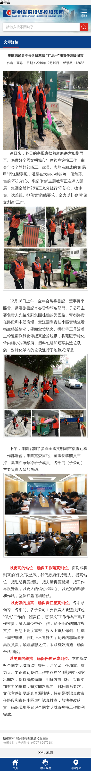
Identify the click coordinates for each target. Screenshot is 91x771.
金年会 (5, 2)
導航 (84, 16)
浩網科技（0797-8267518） (36, 742)
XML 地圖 (45, 753)
